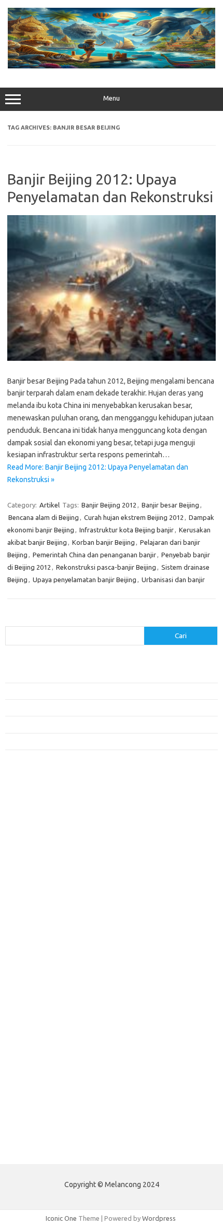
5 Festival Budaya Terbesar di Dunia (58, 707)
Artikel (49, 505)
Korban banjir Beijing (103, 542)
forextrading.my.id (39, 951)
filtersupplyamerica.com (48, 841)
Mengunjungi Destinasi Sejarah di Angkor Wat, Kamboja (87, 741)
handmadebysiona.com (46, 861)
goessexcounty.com (41, 851)
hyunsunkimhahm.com (44, 1029)
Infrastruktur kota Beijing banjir (126, 529)
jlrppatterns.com (36, 1069)
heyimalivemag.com (41, 1019)
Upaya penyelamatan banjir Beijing (84, 579)
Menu (111, 98)
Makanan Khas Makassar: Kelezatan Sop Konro (75, 724)
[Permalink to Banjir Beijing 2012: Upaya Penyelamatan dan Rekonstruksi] (111, 358)
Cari (11, 620)
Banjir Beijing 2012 (108, 505)
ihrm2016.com (32, 1039)
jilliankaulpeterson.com (45, 1059)
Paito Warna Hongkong (45, 1126)
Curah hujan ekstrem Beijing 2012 (134, 517)
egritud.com (29, 989)
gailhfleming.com (36, 1009)
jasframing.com (34, 911)
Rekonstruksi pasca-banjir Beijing (106, 567)
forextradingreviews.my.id (51, 941)
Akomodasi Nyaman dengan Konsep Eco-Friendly (78, 691)
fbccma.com (28, 831)
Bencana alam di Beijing (43, 517)
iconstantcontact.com (43, 891)
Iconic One (61, 1218)
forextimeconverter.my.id (50, 960)
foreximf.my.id (32, 920)
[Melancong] (111, 66)
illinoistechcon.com (39, 1049)
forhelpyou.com (34, 999)
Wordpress (159, 1218)
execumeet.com (35, 821)
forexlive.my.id (33, 930)
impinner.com (30, 901)
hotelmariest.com (37, 871)
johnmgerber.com (37, 1079)
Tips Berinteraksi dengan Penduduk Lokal (67, 674)
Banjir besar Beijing (170, 505)
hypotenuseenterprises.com (54, 881)
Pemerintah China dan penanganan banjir (94, 554)
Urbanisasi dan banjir (173, 579)
